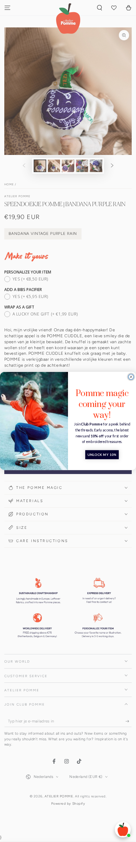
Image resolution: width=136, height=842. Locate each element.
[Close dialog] (131, 377)
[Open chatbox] (123, 829)
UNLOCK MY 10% (102, 455)
